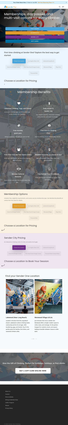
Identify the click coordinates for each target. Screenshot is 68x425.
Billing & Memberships (11, 400)
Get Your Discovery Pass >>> (46, 2)
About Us (7, 391)
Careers (7, 394)
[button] (63, 7)
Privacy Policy (9, 408)
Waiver (7, 405)
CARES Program (9, 402)
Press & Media (9, 397)
